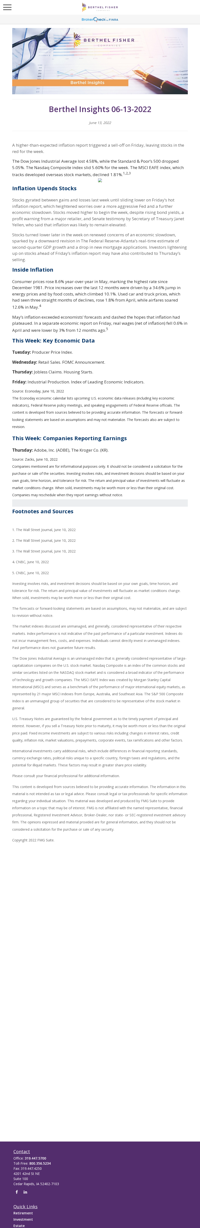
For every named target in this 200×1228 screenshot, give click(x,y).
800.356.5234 (40, 1163)
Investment (23, 1219)
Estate (19, 1225)
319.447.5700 (35, 1158)
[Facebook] (16, 1192)
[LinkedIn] (25, 1192)
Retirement (23, 1213)
